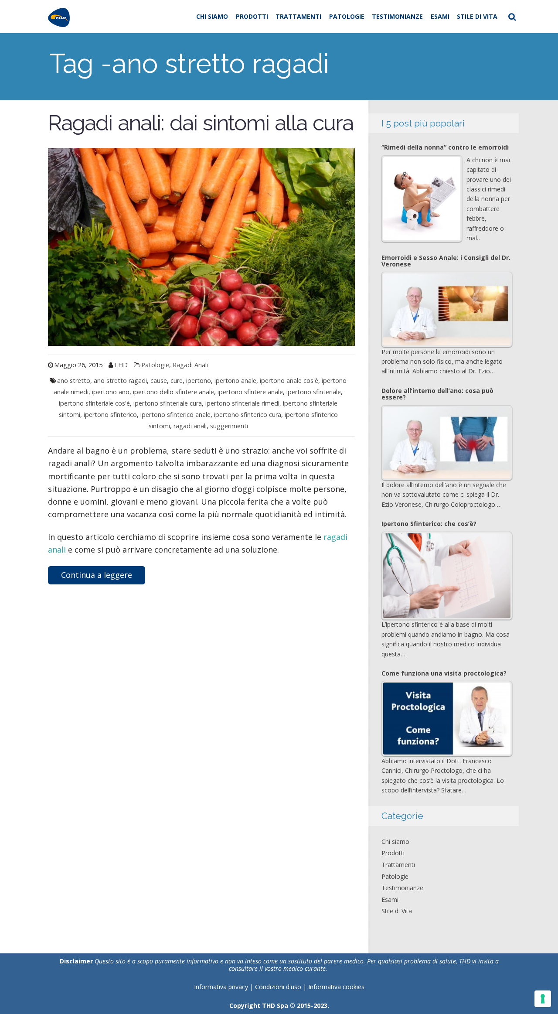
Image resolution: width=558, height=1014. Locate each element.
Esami (440, 16)
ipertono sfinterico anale (175, 414)
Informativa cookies (336, 987)
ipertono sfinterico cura (247, 414)
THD (121, 365)
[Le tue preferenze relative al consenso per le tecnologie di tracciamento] (542, 998)
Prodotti (252, 16)
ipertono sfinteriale (313, 392)
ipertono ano (110, 392)
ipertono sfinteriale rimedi (242, 403)
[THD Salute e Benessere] (59, 16)
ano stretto (73, 380)
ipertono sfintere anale (250, 392)
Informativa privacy (221, 987)
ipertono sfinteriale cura (167, 403)
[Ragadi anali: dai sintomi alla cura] (201, 246)
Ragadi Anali (190, 365)
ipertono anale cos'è (289, 380)
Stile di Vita (477, 16)
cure (176, 380)
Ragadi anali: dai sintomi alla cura (200, 123)
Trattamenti (298, 16)
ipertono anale (235, 380)
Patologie (346, 16)
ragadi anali (190, 426)
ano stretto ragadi (120, 380)
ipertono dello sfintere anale (173, 392)
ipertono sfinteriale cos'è (94, 403)
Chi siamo (212, 16)
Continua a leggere (96, 575)
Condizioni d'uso (279, 987)
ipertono (198, 380)
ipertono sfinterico (110, 414)
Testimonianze (397, 16)
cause (158, 380)
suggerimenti (229, 426)
